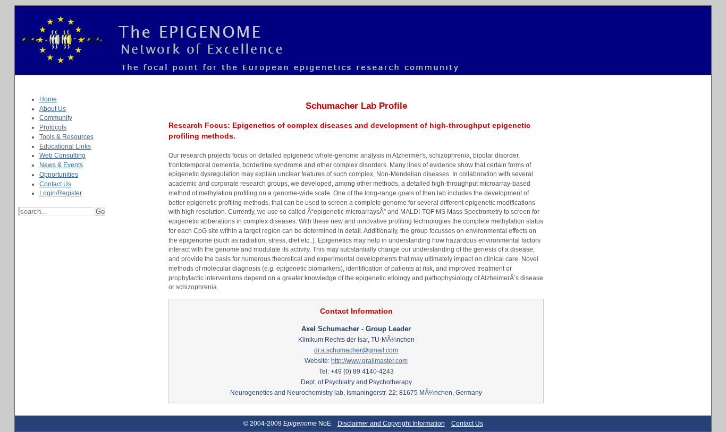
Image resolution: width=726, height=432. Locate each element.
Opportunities (58, 174)
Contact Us (55, 184)
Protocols (52, 127)
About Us (52, 109)
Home (48, 99)
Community (55, 118)
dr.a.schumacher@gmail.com (356, 350)
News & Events (61, 165)
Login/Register (60, 193)
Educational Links (65, 146)
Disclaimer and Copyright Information (391, 423)
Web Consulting (62, 155)
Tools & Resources (66, 137)
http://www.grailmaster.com (369, 361)
